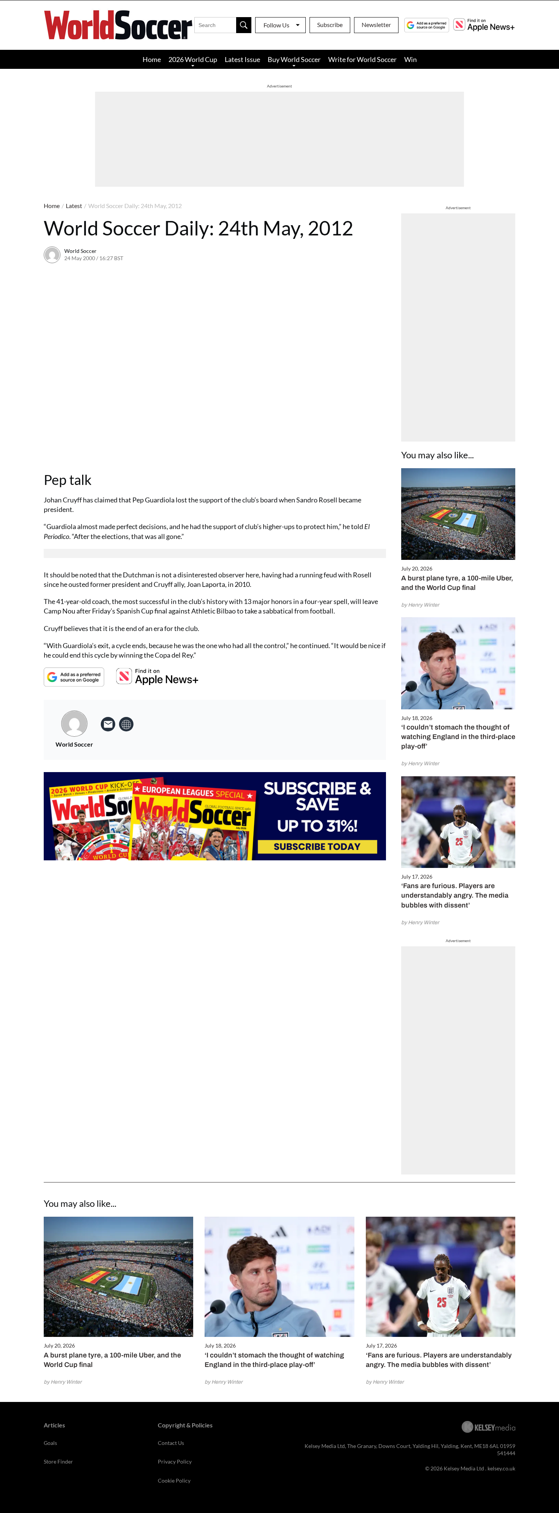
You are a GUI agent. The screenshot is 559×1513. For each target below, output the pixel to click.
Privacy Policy (175, 1461)
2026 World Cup (192, 59)
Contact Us (171, 1443)
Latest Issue (242, 59)
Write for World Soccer (362, 59)
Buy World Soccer (294, 59)
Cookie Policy (174, 1480)
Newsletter (376, 24)
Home (152, 59)
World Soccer (80, 251)
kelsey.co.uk (501, 1468)
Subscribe (330, 24)
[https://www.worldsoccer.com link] (126, 724)
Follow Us (276, 25)
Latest (74, 205)
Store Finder (58, 1461)
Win (410, 59)
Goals (50, 1443)
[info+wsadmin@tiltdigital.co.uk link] (108, 724)
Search (243, 25)
